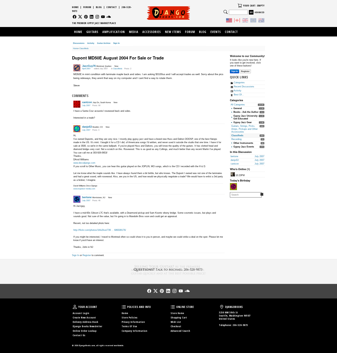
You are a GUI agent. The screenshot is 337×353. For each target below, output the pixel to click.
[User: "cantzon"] (76, 104)
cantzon (87, 102)
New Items (173, 32)
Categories (239, 82)
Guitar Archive (103, 43)
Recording (236, 139)
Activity (90, 43)
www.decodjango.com (84, 163)
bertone (87, 197)
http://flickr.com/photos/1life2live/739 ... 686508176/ (99, 230)
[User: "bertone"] (76, 199)
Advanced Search (180, 330)
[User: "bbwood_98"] (233, 174)
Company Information (134, 330)
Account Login (81, 313)
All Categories (238, 104)
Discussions (78, 43)
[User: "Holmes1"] (233, 186)
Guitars (92, 32)
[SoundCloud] (108, 16)
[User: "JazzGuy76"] (76, 67)
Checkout (176, 326)
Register (245, 71)
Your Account (75, 307)
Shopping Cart (179, 317)
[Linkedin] (91, 16)
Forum (87, 7)
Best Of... (238, 94)
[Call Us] (168, 269)
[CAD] (237, 20)
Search (225, 12)
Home (75, 7)
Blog (99, 7)
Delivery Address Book (85, 322)
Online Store (173, 307)
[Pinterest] (85, 16)
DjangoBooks (221, 307)
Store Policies (129, 317)
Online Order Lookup (85, 330)
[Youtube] (102, 16)
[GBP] (245, 20)
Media (133, 32)
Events (215, 32)
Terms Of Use (129, 326)
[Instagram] (97, 16)
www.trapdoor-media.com (84, 189)
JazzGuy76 (89, 65)
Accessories (151, 32)
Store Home (177, 313)
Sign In (116, 43)
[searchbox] (246, 194)
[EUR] (253, 20)
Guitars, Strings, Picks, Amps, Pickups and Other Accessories (244, 129)
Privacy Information (133, 322)
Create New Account (84, 317)
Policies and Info (124, 307)
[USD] (229, 20)
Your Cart (240, 5)
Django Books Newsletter (87, 326)
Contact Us (79, 335)
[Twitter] (80, 16)
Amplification (113, 32)
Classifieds (237, 135)
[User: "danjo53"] (76, 128)
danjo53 (87, 126)
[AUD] (261, 20)
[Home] (168, 13)
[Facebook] (74, 16)
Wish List (176, 322)
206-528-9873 (240, 325)
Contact (111, 7)
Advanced (259, 12)
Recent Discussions (243, 86)
